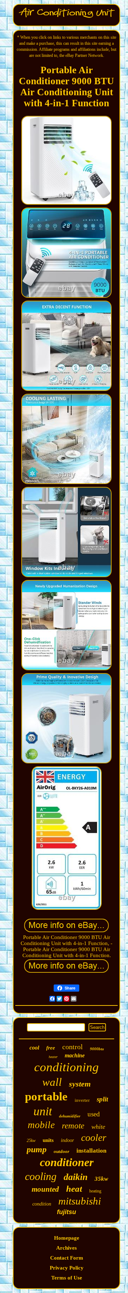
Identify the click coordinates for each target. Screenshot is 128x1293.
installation (91, 1150)
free (50, 1048)
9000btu (97, 1049)
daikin (75, 1177)
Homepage (66, 1238)
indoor (67, 1140)
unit (42, 1111)
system (80, 1083)
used (93, 1114)
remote (73, 1125)
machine (75, 1055)
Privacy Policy (67, 1268)
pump (37, 1149)
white (98, 1126)
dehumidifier (69, 1116)
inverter (82, 1100)
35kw (101, 1178)
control (72, 1047)
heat (74, 1188)
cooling (41, 1176)
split (102, 1099)
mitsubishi (79, 1201)
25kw (31, 1140)
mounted (45, 1189)
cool (34, 1048)
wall (52, 1082)
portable (46, 1096)
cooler (93, 1137)
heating (95, 1191)
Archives (66, 1248)
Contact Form (66, 1258)
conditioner (67, 1162)
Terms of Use (66, 1278)
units (48, 1140)
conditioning (66, 1067)
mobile (41, 1125)
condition (41, 1204)
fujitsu (66, 1212)
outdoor (61, 1151)
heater (53, 1057)
